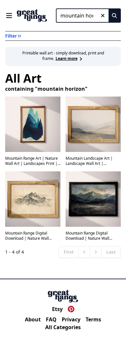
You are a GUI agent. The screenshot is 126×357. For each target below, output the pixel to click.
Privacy (71, 319)
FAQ (51, 319)
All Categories (63, 327)
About (33, 319)
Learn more (67, 58)
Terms (93, 319)
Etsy (57, 309)
